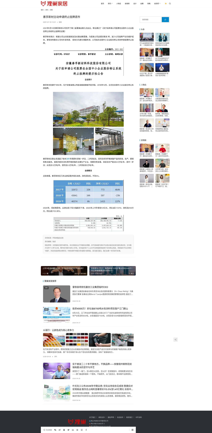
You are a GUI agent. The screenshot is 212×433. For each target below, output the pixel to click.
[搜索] (165, 19)
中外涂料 (139, 417)
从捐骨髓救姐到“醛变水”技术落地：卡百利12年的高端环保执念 (162, 75)
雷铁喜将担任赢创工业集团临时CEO (90, 287)
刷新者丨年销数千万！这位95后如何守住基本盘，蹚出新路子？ (162, 155)
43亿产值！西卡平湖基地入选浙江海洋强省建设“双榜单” (147, 75)
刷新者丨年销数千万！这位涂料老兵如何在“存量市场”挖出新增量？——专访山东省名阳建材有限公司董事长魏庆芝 (147, 100)
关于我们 (92, 417)
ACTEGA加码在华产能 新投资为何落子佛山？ (162, 59)
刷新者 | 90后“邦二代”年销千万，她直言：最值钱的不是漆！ (162, 185)
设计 (134, 3)
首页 (102, 3)
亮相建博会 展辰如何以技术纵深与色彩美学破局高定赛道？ (162, 130)
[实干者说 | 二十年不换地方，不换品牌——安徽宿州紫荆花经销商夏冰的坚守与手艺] (56, 370)
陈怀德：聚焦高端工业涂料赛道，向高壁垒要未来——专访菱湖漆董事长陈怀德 (162, 115)
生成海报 (48, 430)
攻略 (148, 3)
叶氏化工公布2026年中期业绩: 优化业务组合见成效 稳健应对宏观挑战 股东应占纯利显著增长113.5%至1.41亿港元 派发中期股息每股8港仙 (102, 388)
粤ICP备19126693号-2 (98, 423)
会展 (141, 3)
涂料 (60, 22)
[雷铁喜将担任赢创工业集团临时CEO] (56, 293)
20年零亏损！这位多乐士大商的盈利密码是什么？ (162, 170)
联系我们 (129, 417)
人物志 (118, 3)
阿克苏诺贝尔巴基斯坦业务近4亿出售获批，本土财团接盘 (162, 44)
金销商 (127, 3)
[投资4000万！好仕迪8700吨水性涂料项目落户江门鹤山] (56, 315)
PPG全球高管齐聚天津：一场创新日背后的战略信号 (147, 44)
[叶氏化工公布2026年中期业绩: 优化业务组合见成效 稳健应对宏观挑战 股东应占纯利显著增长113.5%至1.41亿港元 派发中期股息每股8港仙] (56, 392)
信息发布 (120, 417)
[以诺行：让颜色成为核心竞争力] (88, 340)
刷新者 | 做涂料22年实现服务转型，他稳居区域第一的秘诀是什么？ (147, 130)
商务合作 (101, 417)
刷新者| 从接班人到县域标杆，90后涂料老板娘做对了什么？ (146, 170)
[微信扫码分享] (55, 430)
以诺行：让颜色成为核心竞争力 (58, 330)
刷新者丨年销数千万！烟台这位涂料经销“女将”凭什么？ (147, 59)
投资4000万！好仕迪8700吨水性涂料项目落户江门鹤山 (100, 308)
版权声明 (111, 417)
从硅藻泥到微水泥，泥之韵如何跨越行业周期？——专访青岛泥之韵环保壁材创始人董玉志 (162, 100)
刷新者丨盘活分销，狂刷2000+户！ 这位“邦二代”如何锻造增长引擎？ (147, 185)
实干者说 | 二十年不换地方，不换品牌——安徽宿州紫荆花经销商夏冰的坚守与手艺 (102, 366)
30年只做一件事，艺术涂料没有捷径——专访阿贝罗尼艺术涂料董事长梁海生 (147, 115)
